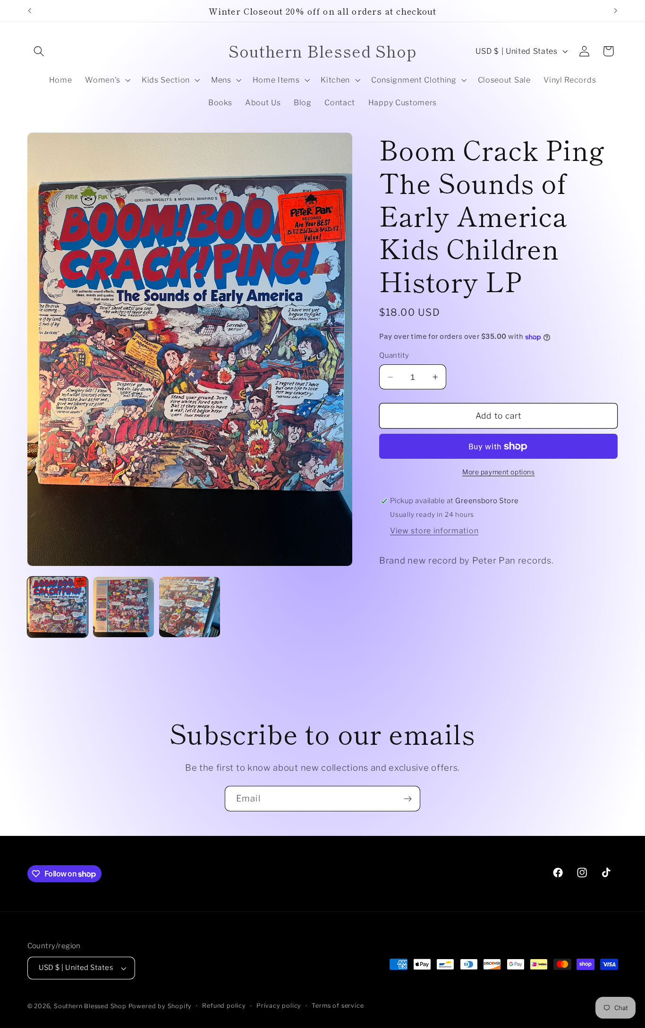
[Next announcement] (615, 10)
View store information (434, 530)
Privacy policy (278, 1005)
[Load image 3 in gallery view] (189, 607)
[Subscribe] (408, 798)
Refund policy (224, 1005)
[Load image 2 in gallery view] (123, 607)
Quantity (394, 356)
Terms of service (338, 1005)
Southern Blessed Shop (90, 1006)
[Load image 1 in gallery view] (57, 607)
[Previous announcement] (29, 10)
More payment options (498, 472)
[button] (39, 51)
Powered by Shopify (160, 1006)
